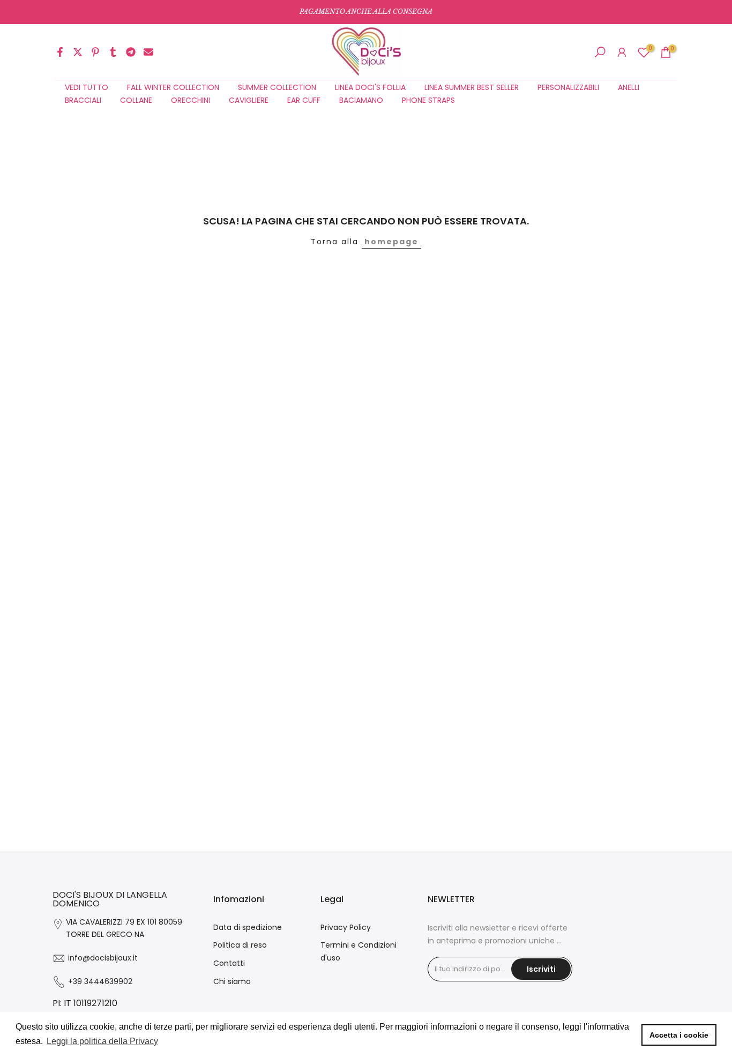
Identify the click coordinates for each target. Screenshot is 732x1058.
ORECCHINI (190, 100)
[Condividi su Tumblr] (113, 52)
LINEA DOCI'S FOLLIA (370, 87)
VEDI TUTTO (86, 87)
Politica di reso (240, 945)
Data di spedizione (247, 927)
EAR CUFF (303, 100)
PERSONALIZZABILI (568, 87)
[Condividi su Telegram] (131, 52)
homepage (391, 241)
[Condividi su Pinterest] (95, 52)
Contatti (229, 963)
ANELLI (628, 87)
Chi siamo (232, 981)
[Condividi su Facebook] (60, 52)
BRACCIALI (83, 100)
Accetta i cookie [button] (678, 1035)
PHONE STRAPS (428, 100)
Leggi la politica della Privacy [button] (102, 1041)
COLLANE (136, 100)
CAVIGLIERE (248, 100)
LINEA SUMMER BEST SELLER (471, 87)
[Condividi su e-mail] (148, 52)
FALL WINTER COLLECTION (173, 87)
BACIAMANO (361, 100)
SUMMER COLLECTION (277, 87)
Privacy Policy (345, 927)
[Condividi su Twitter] (78, 52)
